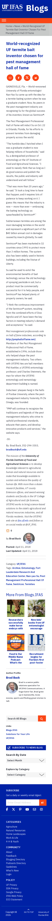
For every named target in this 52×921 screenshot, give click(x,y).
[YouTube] (27, 810)
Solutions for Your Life (18, 734)
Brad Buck (13, 677)
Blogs (37, 7)
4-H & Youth (12, 841)
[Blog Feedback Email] (34, 810)
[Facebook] (7, 810)
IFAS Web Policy (14, 895)
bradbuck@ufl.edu (16, 449)
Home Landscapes (16, 834)
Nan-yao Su (32, 576)
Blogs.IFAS (11, 730)
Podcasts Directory (16, 863)
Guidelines (11, 866)
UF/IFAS (21, 563)
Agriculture (11, 826)
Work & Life (12, 837)
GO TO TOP (29, 912)
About (9, 852)
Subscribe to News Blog (27, 747)
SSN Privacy (12, 888)
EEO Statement (14, 899)
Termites (30, 584)
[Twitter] (13, 810)
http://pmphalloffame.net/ (21, 339)
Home (9, 26)
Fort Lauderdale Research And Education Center (23, 572)
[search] (42, 718)
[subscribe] (42, 802)
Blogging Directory (15, 859)
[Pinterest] (20, 810)
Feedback (11, 855)
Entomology (28, 568)
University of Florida (43, 914)
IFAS (47, 915)
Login (8, 874)
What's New (12, 870)
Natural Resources (15, 830)
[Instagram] (41, 810)
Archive (16, 568)
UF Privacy (11, 884)
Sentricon (18, 584)
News (17, 26)
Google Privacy (14, 892)
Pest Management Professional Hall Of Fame (25, 580)
